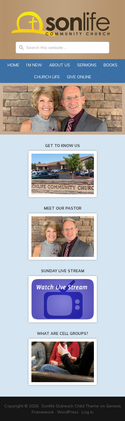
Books (110, 65)
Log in (87, 412)
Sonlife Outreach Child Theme (70, 406)
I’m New (34, 65)
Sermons (87, 65)
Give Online (79, 76)
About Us (58, 65)
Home (13, 65)
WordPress (67, 412)
